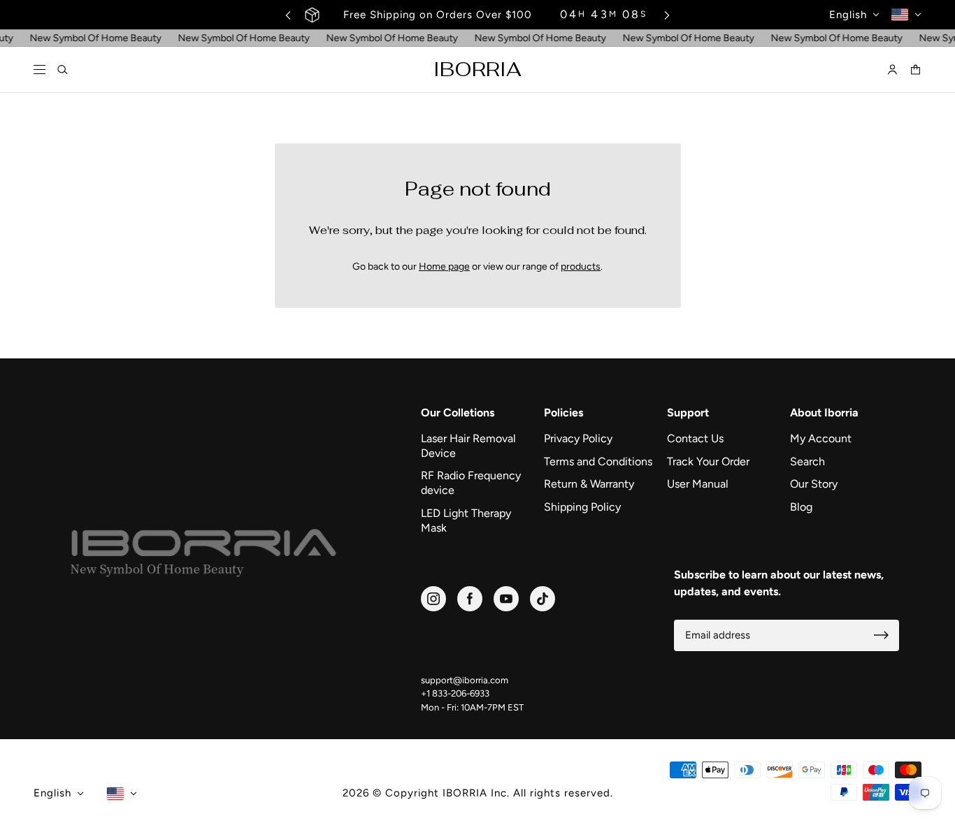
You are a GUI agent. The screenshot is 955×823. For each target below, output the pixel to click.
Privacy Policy (578, 438)
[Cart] (915, 70)
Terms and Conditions (598, 461)
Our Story (814, 483)
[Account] (892, 70)
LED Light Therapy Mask (466, 520)
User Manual (697, 483)
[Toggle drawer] (39, 70)
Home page (444, 266)
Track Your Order (708, 461)
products (581, 266)
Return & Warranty (589, 483)
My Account (821, 438)
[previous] (288, 15)
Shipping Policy (582, 507)
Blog (801, 507)
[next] (667, 15)
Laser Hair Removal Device (468, 446)
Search (807, 461)
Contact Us (695, 438)
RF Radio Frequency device (471, 483)
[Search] (63, 70)
